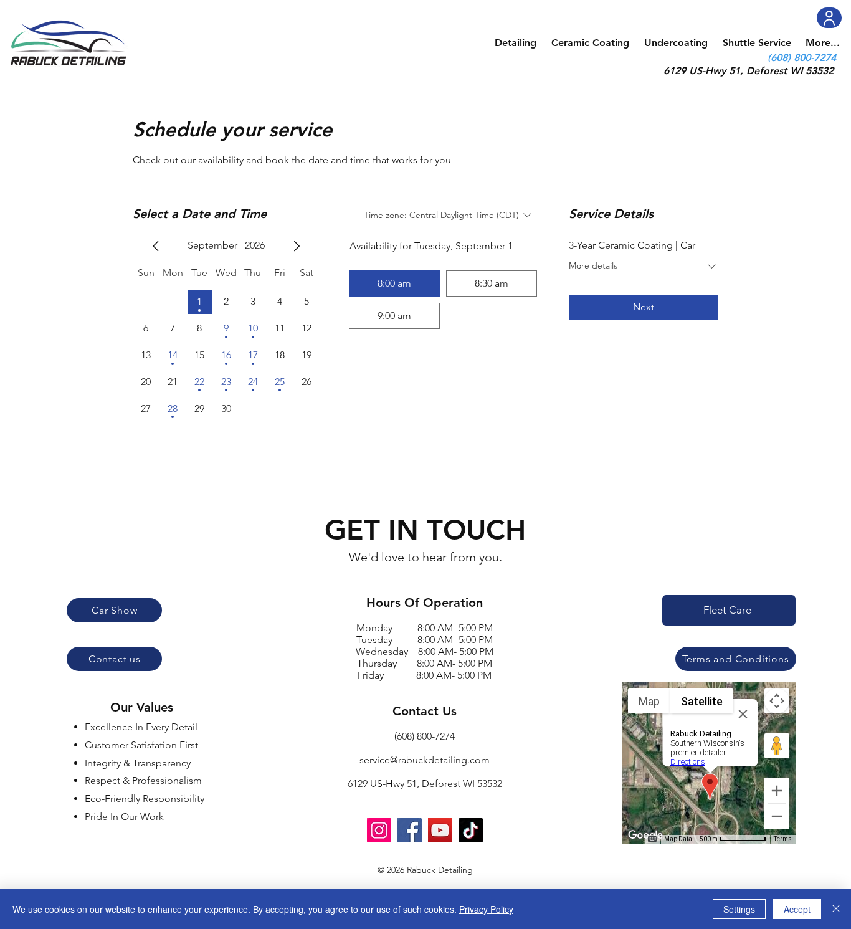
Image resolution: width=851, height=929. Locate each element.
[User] (829, 17)
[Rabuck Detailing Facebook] (409, 830)
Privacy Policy (486, 909)
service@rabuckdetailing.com (424, 760)
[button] (515, 43)
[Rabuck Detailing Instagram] (379, 830)
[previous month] (155, 246)
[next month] (296, 246)
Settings (739, 909)
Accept (797, 909)
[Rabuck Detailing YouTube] (440, 830)
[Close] (836, 909)
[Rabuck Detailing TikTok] (471, 830)
